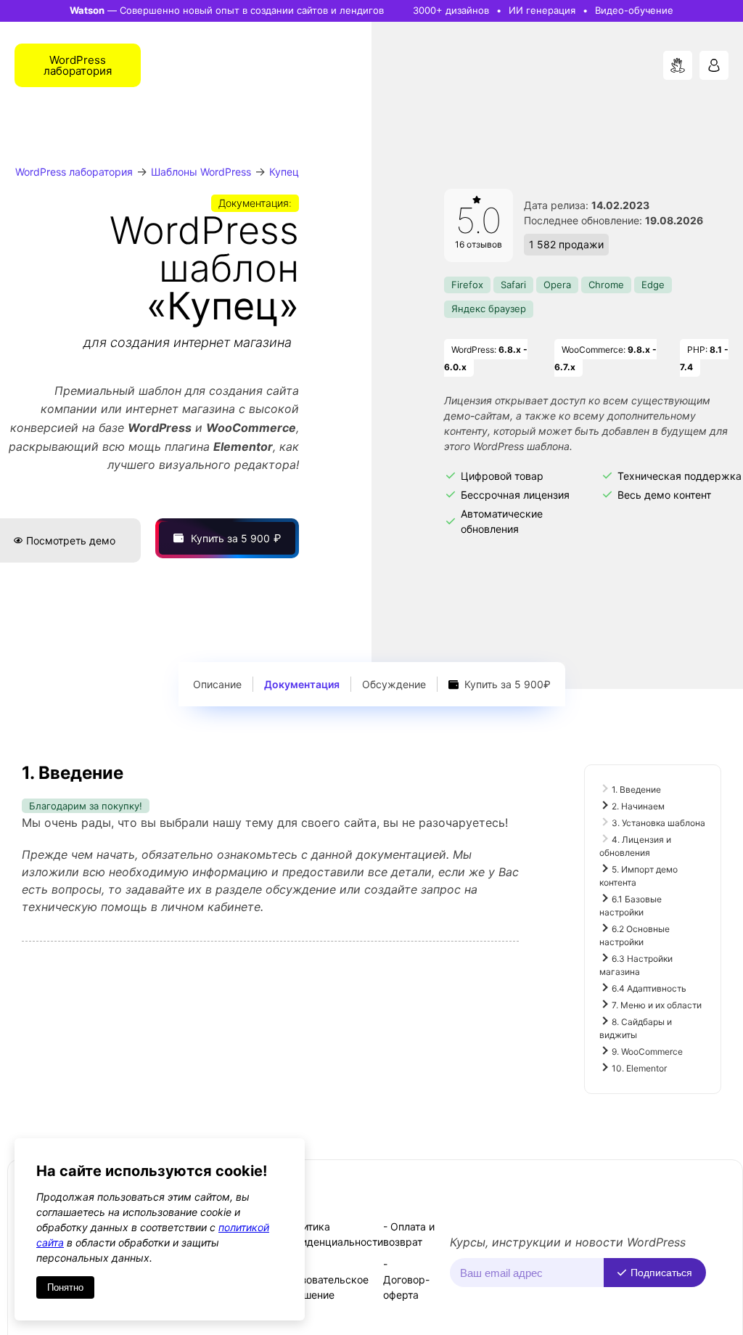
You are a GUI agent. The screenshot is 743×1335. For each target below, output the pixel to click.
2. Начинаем (638, 806)
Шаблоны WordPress (201, 172)
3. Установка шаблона (658, 822)
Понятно (65, 1287)
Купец (284, 172)
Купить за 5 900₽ (506, 684)
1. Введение (636, 789)
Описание (217, 684)
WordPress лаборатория (74, 172)
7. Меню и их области (657, 1005)
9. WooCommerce (647, 1051)
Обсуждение (394, 684)
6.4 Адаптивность (649, 988)
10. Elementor (639, 1068)
